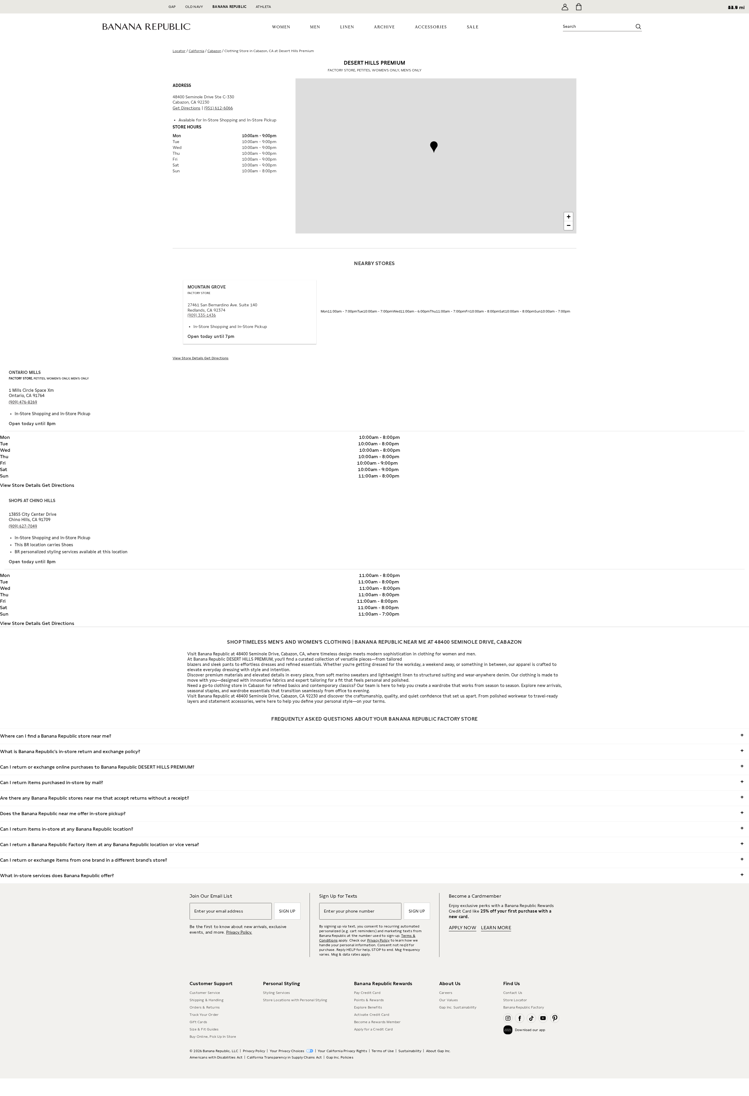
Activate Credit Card (371, 1015)
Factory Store (199, 293)
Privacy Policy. (239, 932)
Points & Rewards (369, 1000)
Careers (445, 993)
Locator (179, 51)
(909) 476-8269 (23, 402)
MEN (315, 27)
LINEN (347, 27)
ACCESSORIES (431, 27)
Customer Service (205, 993)
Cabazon (214, 51)
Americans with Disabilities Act (216, 1057)
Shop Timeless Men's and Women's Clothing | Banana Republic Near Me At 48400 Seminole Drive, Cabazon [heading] (374, 642)
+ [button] (569, 216)
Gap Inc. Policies (339, 1057)
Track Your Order (204, 1015)
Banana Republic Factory (523, 1007)
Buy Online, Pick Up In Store (213, 1037)
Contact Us (512, 993)
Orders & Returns (205, 1007)
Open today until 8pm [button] (32, 423)
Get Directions (186, 108)
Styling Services (276, 993)
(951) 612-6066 (218, 108)
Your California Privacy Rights (342, 1051)
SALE (473, 27)
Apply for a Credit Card (373, 1029)
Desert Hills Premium (375, 66)
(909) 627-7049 (23, 526)
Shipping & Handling (207, 1000)
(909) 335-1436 (202, 315)
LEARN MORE (496, 927)
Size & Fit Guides (204, 1029)
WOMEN (281, 27)
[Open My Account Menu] (565, 6)
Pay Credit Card (367, 993)
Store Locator (515, 1000)
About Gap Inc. (438, 1051)
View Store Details (188, 358)
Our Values (448, 1000)
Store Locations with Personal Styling (295, 1000)
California (196, 51)
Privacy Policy (378, 940)
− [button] (569, 225)
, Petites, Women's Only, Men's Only (49, 378)
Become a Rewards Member (377, 1022)
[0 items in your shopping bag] (578, 6)
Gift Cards (198, 1022)
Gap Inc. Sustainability (458, 1007)
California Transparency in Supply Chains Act (284, 1057)
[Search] (638, 26)
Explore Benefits (368, 1007)
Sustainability (410, 1051)
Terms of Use (383, 1051)
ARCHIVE (384, 27)
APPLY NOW (462, 927)
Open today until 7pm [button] (211, 336)
